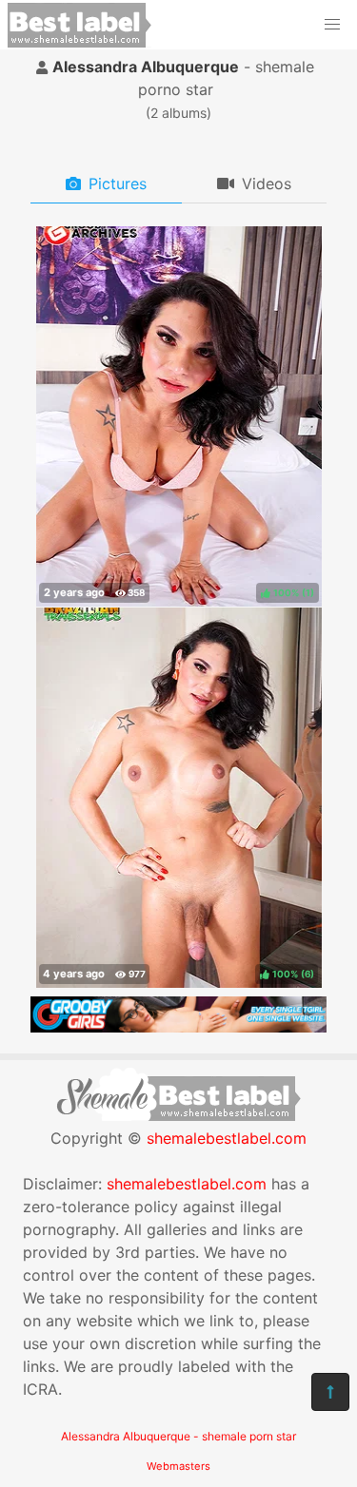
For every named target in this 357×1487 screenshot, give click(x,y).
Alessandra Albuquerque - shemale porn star (178, 1436)
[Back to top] (330, 1392)
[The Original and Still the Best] (178, 1026)
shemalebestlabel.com (227, 1138)
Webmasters (178, 1466)
